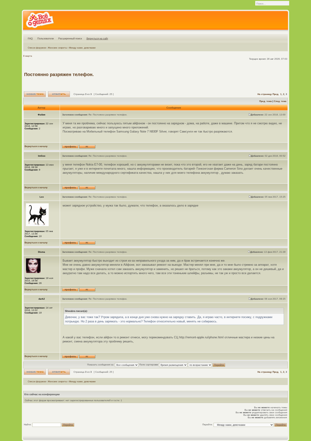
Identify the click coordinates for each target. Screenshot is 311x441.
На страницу (264, 94)
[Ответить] (59, 94)
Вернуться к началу (36, 146)
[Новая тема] (35, 94)
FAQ (30, 38)
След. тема (280, 101)
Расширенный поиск (70, 38)
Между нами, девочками (82, 47)
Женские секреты (57, 47)
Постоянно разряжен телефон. (59, 74)
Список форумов (37, 47)
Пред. (276, 94)
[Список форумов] (40, 21)
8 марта (27, 56)
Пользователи (45, 38)
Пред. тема (265, 101)
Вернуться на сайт (97, 38)
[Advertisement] (204, 74)
